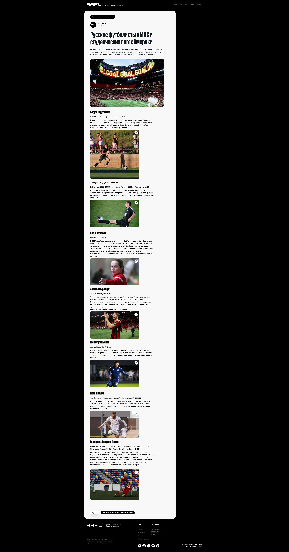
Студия (191, 4)
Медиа (176, 4)
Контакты (199, 4)
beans (200, 544)
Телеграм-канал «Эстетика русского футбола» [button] (117, 512)
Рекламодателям (143, 539)
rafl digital (199, 546)
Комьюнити (184, 4)
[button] (139, 545)
